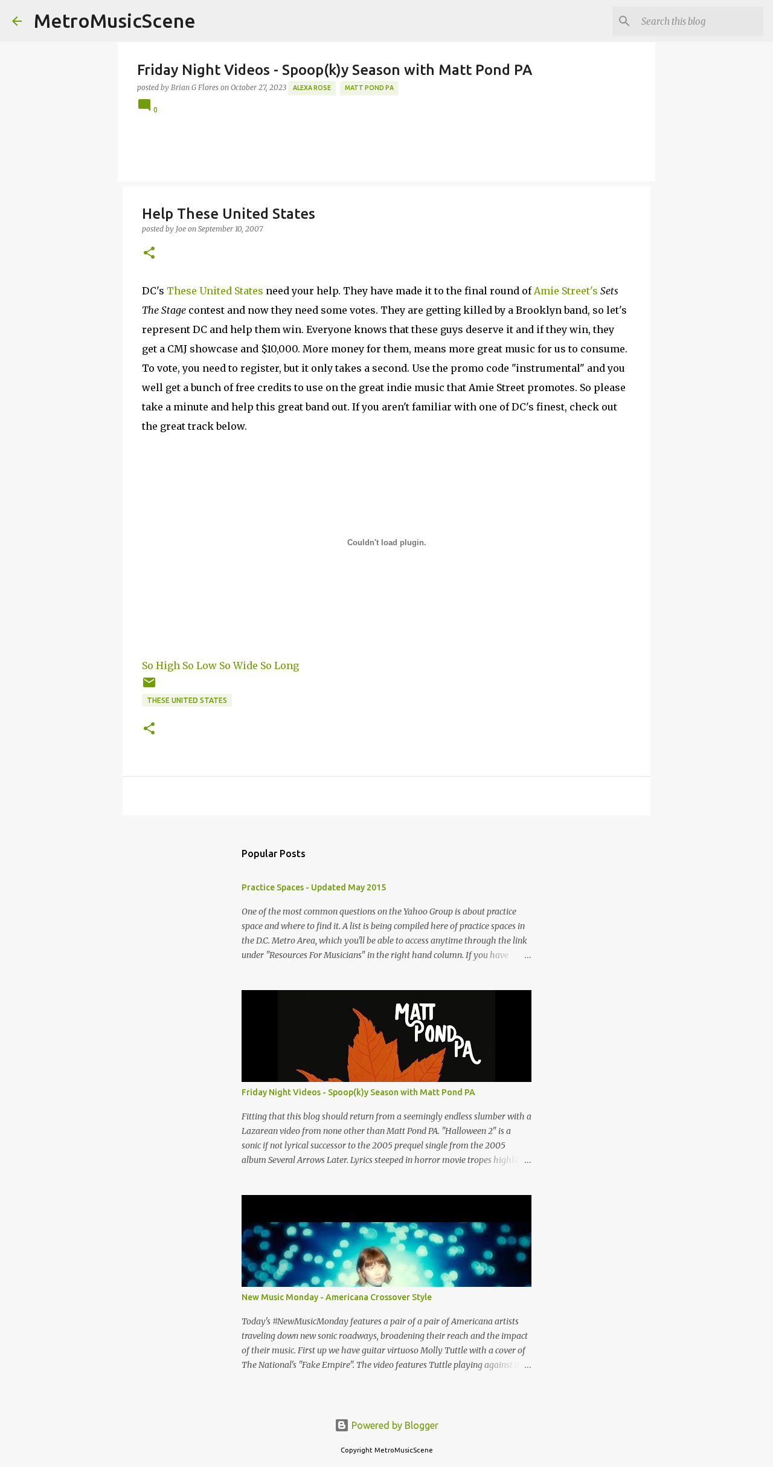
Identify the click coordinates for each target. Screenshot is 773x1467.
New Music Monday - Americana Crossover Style (337, 1297)
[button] (149, 253)
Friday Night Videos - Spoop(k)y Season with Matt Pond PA (358, 1092)
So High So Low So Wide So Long (220, 665)
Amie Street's (566, 291)
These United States (215, 291)
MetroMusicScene (115, 20)
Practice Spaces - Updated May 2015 (314, 887)
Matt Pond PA (369, 87)
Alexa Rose (312, 87)
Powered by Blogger (393, 1425)
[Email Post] (149, 687)
